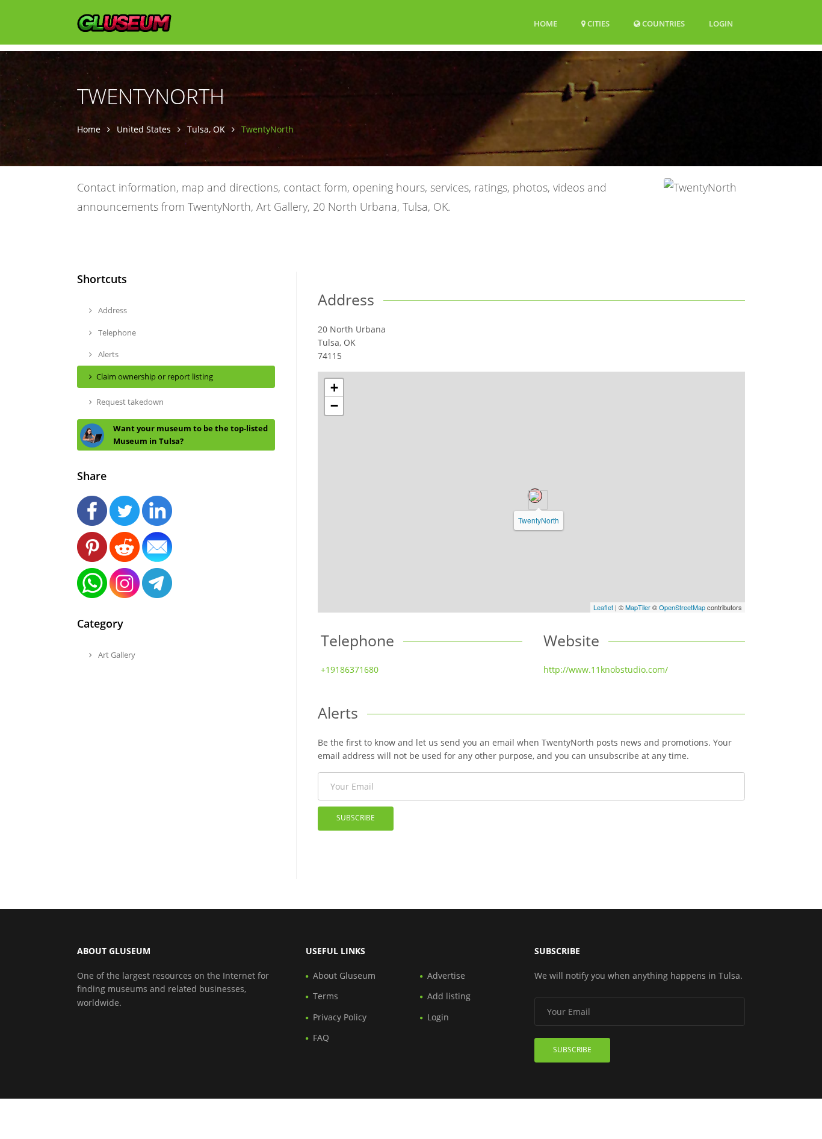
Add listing (449, 996)
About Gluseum (344, 975)
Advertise (446, 975)
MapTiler (637, 607)
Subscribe (355, 818)
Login (721, 23)
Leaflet (603, 607)
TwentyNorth (538, 520)
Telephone (116, 332)
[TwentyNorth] (535, 495)
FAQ (321, 1037)
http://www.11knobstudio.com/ (605, 669)
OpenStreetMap (682, 607)
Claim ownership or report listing (154, 376)
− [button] (334, 405)
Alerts (107, 354)
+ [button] (334, 387)
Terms (325, 996)
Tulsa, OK (206, 129)
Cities (598, 23)
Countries (662, 23)
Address (111, 310)
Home (545, 23)
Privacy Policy (339, 1017)
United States (144, 129)
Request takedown (130, 401)
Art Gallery (115, 654)
